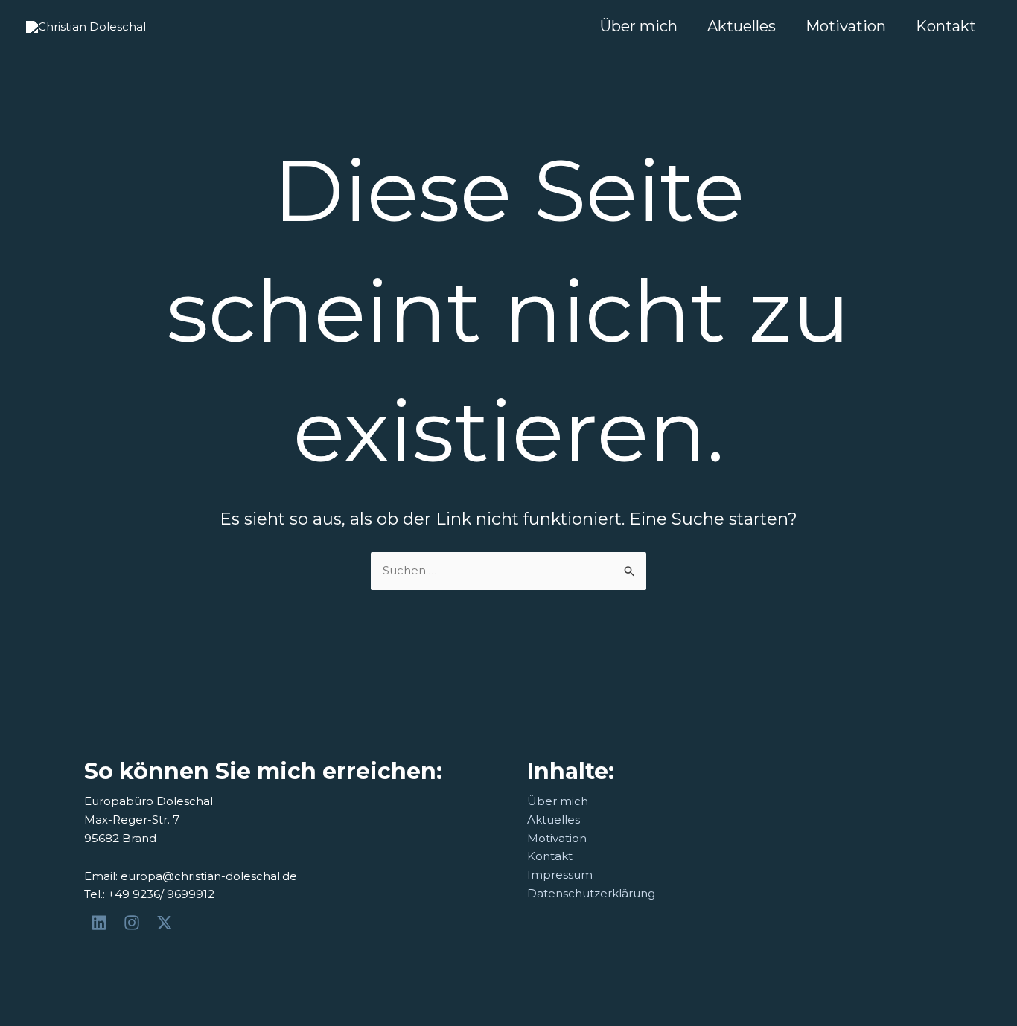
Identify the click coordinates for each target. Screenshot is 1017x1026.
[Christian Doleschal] (101, 922)
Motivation (846, 26)
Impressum (560, 875)
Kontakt (946, 26)
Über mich (639, 26)
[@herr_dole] (134, 922)
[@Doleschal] (166, 922)
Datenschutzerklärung (591, 893)
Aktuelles (741, 26)
